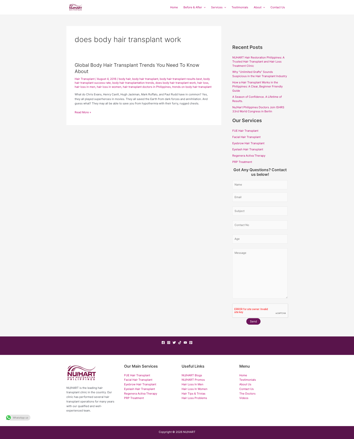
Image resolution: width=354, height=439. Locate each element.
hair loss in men (85, 87)
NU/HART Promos (193, 379)
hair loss (202, 82)
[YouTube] (185, 342)
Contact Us (277, 7)
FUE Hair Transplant (245, 130)
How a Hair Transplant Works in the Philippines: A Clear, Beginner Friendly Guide (257, 86)
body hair (125, 79)
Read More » (83, 112)
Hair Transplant (85, 79)
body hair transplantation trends (133, 82)
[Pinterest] (190, 342)
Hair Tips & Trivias (193, 393)
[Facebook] (163, 342)
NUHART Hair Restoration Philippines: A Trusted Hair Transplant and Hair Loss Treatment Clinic (258, 62)
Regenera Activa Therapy (248, 155)
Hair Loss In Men (192, 384)
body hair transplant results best (181, 79)
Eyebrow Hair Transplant (248, 143)
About (257, 7)
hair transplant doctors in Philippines (147, 87)
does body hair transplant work (175, 82)
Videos (243, 398)
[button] (204, 7)
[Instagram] (168, 342)
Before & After (192, 7)
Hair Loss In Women (194, 389)
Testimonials (240, 7)
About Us (245, 384)
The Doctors (247, 393)
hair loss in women (109, 87)
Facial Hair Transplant (246, 137)
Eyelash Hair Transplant (247, 149)
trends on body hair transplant (191, 87)
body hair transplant (145, 79)
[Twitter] (174, 342)
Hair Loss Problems (194, 398)
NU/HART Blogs (192, 375)
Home (174, 7)
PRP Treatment (242, 162)
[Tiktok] (179, 342)
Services (217, 7)
